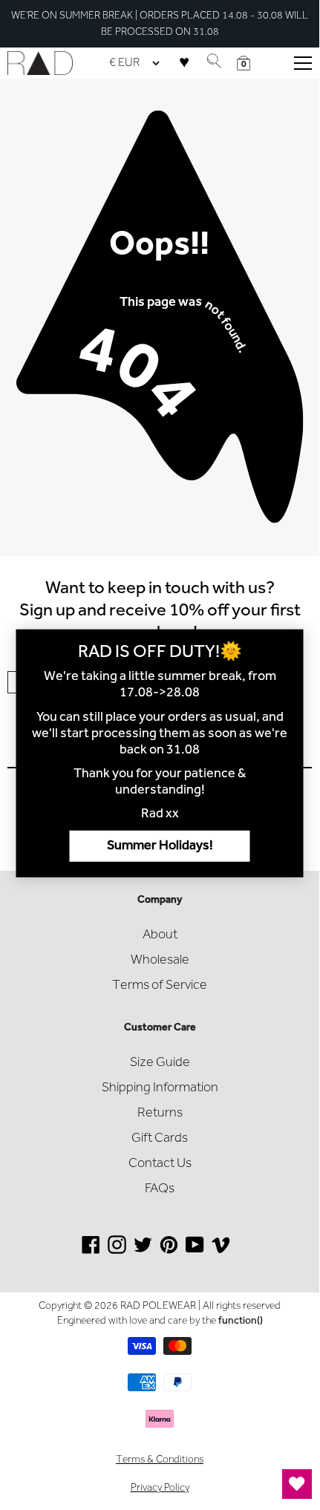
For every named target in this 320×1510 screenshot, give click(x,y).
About (160, 935)
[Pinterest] (169, 1251)
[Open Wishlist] (297, 1484)
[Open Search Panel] (213, 63)
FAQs (159, 1189)
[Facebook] (91, 1251)
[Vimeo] (221, 1251)
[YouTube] (195, 1251)
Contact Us (160, 1164)
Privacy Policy (160, 1488)
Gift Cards (159, 1139)
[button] (243, 63)
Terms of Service (159, 986)
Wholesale (160, 961)
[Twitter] (143, 1251)
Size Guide (160, 1063)
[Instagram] (117, 1251)
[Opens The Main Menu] (303, 63)
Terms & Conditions (159, 1460)
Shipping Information (160, 1088)
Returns (160, 1114)
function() (240, 1321)
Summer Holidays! (160, 846)
